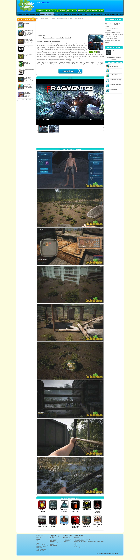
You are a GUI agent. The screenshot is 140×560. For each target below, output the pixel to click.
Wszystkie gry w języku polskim (114, 58)
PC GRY (52, 18)
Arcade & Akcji (21, 14)
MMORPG (53, 544)
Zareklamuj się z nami (79, 547)
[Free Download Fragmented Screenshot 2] (70, 208)
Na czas (121, 14)
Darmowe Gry (72, 10)
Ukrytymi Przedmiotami (95, 10)
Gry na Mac (62, 10)
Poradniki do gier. (67, 539)
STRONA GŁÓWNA (42, 18)
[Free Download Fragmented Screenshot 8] (70, 437)
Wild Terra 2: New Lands (41, 549)
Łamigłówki (99, 14)
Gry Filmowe (80, 14)
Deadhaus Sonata (41, 546)
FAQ (75, 545)
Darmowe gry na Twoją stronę (82, 539)
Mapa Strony (77, 543)
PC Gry (54, 10)
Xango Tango (46, 3)
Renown (38, 537)
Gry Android (113, 89)
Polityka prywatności (79, 540)
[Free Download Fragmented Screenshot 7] (70, 399)
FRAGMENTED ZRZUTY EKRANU (70, 149)
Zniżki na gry (66, 540)
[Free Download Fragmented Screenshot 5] (70, 323)
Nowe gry (39, 536)
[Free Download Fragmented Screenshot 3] (70, 246)
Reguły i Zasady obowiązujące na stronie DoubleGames (89, 541)
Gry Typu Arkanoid (115, 85)
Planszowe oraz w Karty (32, 14)
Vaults (38, 543)
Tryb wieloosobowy (43, 10)
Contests (65, 541)
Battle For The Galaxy (42, 545)
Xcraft (38, 539)
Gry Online (82, 10)
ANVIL (38, 540)
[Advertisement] (70, 26)
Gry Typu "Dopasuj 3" (70, 14)
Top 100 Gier (26, 99)
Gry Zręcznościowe (55, 543)
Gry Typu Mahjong (115, 80)
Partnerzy (76, 537)
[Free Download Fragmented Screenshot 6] (70, 361)
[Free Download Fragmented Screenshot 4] (70, 284)
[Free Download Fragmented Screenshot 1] (70, 170)
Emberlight (39, 547)
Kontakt (76, 544)
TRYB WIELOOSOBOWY (64, 18)
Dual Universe (40, 550)
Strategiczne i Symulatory (111, 14)
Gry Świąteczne (58, 14)
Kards (38, 542)
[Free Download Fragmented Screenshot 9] (70, 475)
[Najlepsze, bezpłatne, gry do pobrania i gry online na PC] (26, 6)
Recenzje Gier (66, 537)
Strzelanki (68, 38)
